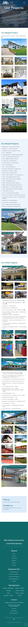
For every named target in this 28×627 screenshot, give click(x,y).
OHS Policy (14, 608)
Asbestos (14, 562)
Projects (14, 565)
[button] (24, 2)
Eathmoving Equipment (14, 578)
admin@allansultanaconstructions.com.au (12, 507)
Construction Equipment (14, 576)
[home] (5, 2)
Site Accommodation (14, 574)
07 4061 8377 (6, 509)
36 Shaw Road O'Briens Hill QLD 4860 (11, 502)
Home (14, 553)
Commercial (14, 558)
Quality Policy (14, 610)
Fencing (14, 581)
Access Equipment (14, 572)
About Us (14, 555)
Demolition (14, 560)
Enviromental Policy (14, 613)
